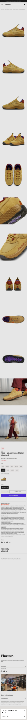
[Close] (24, 711)
